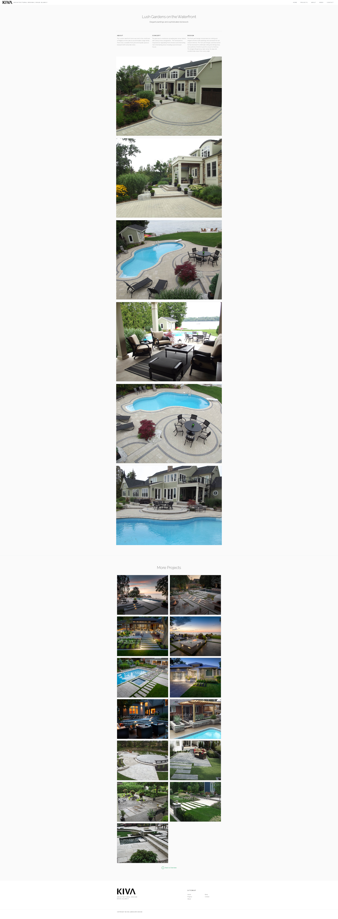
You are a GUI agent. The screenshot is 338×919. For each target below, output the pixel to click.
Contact (330, 2)
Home (295, 2)
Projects (304, 2)
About (313, 2)
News (206, 894)
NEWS (321, 2)
